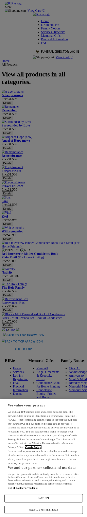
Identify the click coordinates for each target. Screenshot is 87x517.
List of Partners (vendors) (22, 487)
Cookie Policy (33, 447)
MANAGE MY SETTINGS (43, 509)
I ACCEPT (43, 498)
